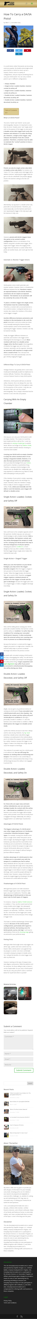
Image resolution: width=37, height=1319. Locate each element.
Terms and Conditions (10, 1303)
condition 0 (20, 547)
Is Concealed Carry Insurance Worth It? (20, 1117)
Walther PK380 (27, 445)
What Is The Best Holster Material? (18, 1109)
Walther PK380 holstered (25, 902)
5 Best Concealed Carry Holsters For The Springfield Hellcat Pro (20, 1093)
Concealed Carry (15, 22)
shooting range (24, 932)
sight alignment (9, 664)
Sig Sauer (27, 733)
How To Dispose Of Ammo (17, 1125)
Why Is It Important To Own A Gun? (18, 1133)
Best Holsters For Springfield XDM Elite (19, 1101)
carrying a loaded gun (18, 443)
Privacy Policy (8, 1300)
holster (29, 463)
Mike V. (7, 22)
